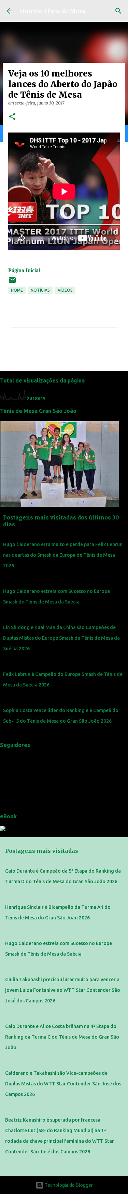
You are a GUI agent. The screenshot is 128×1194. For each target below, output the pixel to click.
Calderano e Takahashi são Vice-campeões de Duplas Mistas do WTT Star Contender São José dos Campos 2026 (63, 1083)
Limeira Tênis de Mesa (52, 11)
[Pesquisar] (118, 11)
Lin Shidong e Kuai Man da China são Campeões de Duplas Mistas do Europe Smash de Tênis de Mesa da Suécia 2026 (61, 638)
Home (17, 290)
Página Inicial (24, 270)
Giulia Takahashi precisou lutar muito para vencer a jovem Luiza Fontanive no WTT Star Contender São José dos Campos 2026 (62, 990)
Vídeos (65, 290)
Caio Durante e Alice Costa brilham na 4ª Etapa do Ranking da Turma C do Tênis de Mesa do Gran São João (62, 1037)
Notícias (40, 290)
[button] (12, 117)
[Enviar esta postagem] (12, 282)
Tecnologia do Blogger (68, 1185)
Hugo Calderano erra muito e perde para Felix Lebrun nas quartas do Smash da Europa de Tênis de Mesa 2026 (63, 555)
